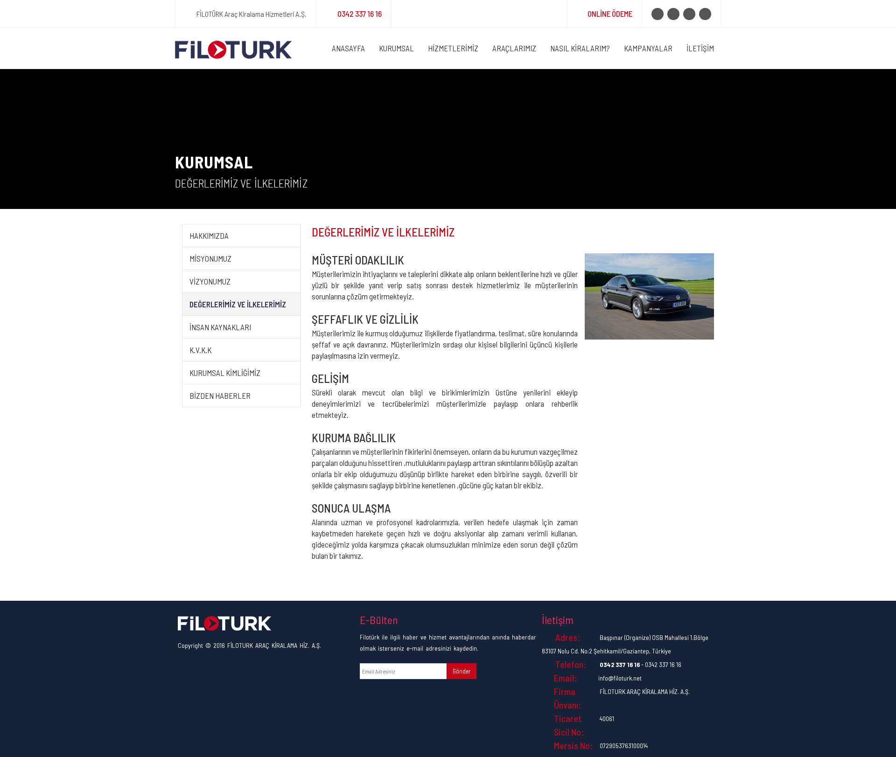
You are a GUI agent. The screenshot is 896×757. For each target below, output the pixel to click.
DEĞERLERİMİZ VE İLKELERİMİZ (237, 304)
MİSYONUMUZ (210, 258)
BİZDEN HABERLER (220, 395)
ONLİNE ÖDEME (610, 13)
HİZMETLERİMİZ (453, 48)
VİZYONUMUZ (210, 281)
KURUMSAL (396, 48)
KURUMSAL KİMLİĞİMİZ (224, 372)
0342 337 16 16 (359, 13)
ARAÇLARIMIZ (514, 48)
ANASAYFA (348, 48)
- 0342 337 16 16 (640, 664)
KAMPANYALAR (648, 48)
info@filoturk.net (620, 678)
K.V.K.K (200, 349)
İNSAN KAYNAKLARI (220, 327)
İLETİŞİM (700, 48)
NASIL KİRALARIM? (580, 48)
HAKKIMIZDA (209, 235)
